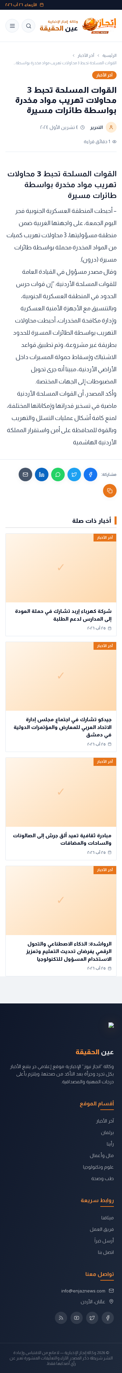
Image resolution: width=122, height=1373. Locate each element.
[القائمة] (12, 25)
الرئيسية (109, 55)
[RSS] (61, 1318)
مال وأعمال (102, 1155)
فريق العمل (102, 1229)
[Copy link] (110, 490)
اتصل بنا (106, 1252)
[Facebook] (90, 474)
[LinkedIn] (41, 474)
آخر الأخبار (86, 55)
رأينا (110, 1144)
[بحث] (28, 25)
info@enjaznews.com (83, 1290)
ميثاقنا (107, 1217)
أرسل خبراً (104, 1240)
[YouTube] (76, 1318)
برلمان (107, 1132)
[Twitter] (74, 474)
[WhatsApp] (58, 474)
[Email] (25, 474)
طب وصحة (102, 1178)
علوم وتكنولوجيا (98, 1167)
